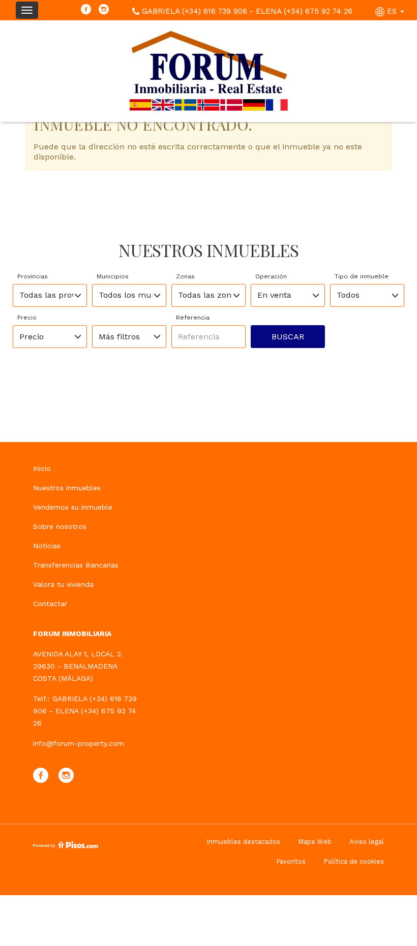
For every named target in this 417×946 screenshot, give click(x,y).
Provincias (32, 276)
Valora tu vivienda (63, 584)
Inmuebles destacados (243, 841)
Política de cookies (353, 861)
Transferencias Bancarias (75, 565)
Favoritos (291, 861)
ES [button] (391, 11)
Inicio (42, 468)
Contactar (50, 604)
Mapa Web (315, 841)
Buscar (288, 336)
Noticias (47, 546)
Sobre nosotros (59, 526)
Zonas (185, 276)
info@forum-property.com (78, 743)
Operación (271, 276)
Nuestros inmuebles (67, 488)
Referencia (193, 317)
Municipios (113, 276)
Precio (27, 317)
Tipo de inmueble (362, 276)
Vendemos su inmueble (72, 507)
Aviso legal (366, 841)
